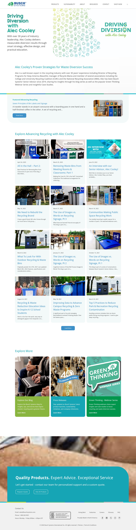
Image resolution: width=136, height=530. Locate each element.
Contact (106, 4)
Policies (80, 525)
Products (55, 4)
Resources (94, 4)
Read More (19, 115)
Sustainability (69, 4)
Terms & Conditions (90, 525)
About (82, 4)
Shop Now (118, 4)
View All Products (40, 492)
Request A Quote (22, 492)
